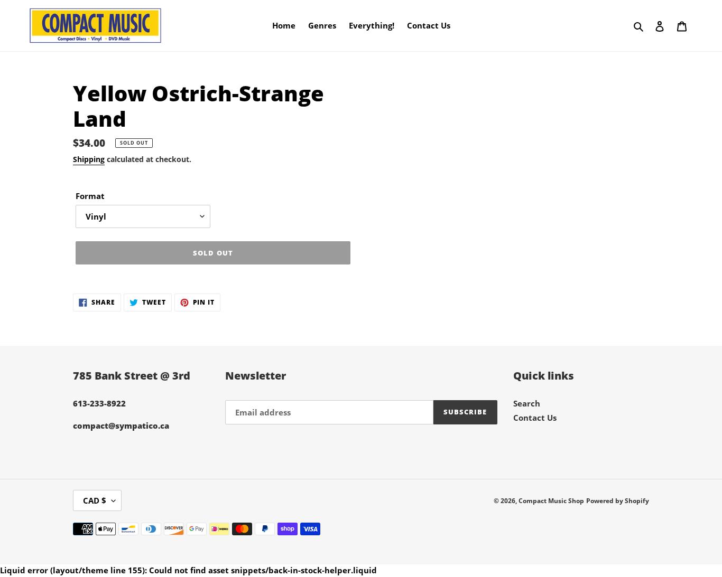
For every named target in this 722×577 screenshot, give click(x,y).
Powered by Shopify (617, 500)
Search (526, 403)
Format (90, 196)
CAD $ (94, 500)
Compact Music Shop (551, 500)
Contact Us (535, 417)
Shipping (89, 159)
